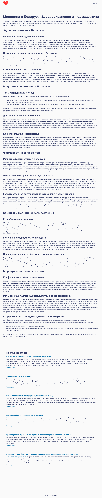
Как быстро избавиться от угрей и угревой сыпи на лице (29, 396)
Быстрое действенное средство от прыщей (24, 415)
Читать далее (10, 367)
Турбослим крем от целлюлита (19, 376)
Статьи (95, 3)
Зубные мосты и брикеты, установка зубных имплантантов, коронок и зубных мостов (42, 454)
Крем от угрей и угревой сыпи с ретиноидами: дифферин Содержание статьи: (38, 434)
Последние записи (17, 352)
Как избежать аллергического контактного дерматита (28, 357)
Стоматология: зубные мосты (17, 457)
